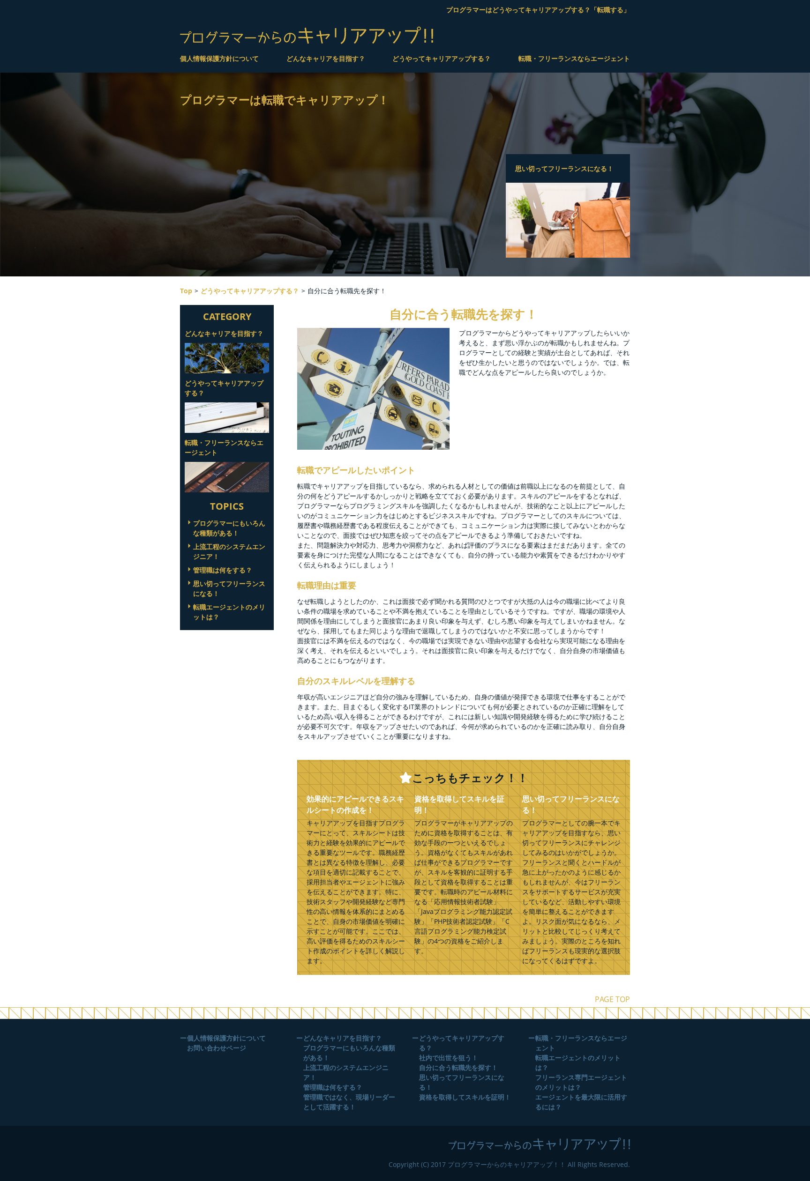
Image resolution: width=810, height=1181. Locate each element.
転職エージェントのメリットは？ (229, 611)
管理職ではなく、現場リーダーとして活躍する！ (349, 1101)
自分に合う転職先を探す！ (458, 1067)
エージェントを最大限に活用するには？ (581, 1101)
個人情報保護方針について (219, 58)
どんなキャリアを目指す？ (325, 58)
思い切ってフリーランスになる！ (229, 588)
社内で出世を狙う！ (448, 1057)
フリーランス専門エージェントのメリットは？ (581, 1082)
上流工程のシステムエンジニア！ (229, 551)
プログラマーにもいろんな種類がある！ (229, 528)
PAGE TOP (612, 999)
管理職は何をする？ (222, 569)
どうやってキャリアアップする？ (441, 58)
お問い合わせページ (216, 1047)
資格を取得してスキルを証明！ (465, 1096)
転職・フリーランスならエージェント (574, 58)
